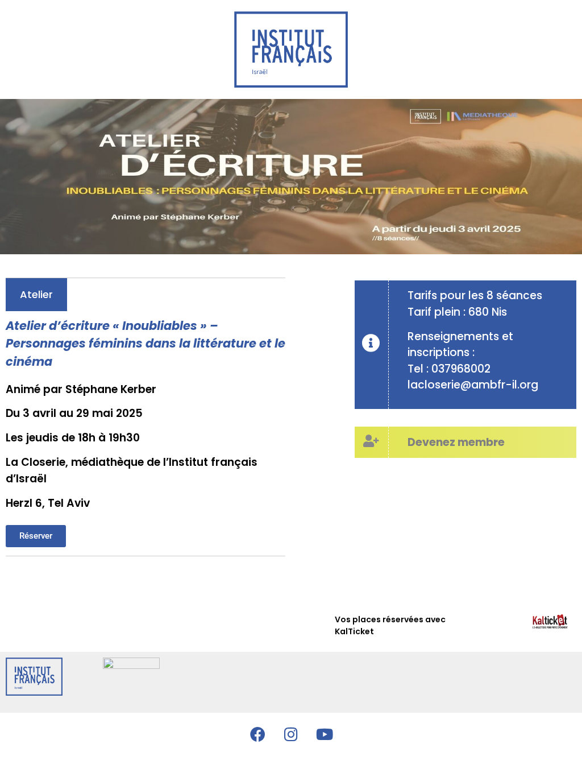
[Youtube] (324, 733)
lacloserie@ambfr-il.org (473, 384)
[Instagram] (291, 733)
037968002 (460, 369)
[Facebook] (257, 733)
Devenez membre (456, 442)
